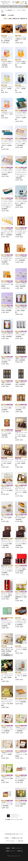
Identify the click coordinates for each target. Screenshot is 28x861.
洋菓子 (2, 11)
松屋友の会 (20, 850)
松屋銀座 (8, 848)
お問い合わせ (20, 841)
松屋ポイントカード (10, 850)
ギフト (16, 6)
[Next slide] (26, 6)
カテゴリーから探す (21, 10)
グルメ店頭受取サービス (10, 10)
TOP (2, 10)
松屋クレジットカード (17, 848)
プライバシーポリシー (10, 841)
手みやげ (11, 6)
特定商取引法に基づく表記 (16, 838)
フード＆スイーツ (4, 6)
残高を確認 (21, 3)
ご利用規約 (6, 838)
